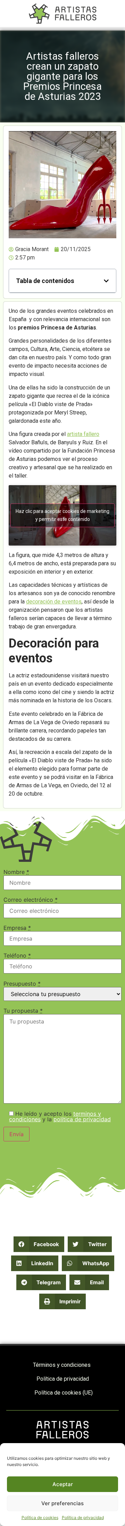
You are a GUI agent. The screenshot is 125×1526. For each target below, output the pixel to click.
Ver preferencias (62, 1503)
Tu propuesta (23, 1010)
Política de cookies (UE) (63, 1392)
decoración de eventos (54, 601)
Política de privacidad (83, 1517)
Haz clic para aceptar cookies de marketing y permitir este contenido (62, 515)
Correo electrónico (30, 899)
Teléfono (17, 955)
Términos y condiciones (62, 1365)
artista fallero (83, 434)
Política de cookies (40, 1517)
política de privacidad (82, 1119)
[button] (106, 281)
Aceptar (62, 1484)
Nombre (16, 872)
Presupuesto (22, 983)
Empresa (17, 928)
